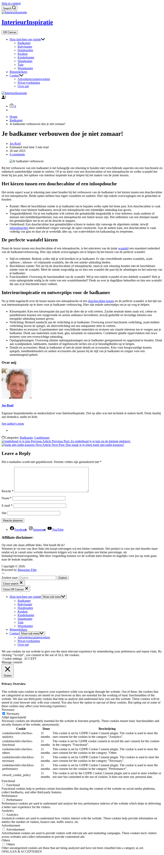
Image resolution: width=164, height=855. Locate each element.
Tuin (20, 64)
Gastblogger (42, 437)
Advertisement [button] (11, 825)
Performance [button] (10, 796)
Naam (7, 498)
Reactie (7, 491)
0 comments (17, 154)
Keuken (23, 53)
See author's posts (13, 423)
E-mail (7, 505)
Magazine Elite (27, 570)
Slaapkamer (25, 61)
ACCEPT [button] (30, 658)
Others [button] (6, 840)
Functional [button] (8, 781)
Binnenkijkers (18, 72)
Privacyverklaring (29, 82)
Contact (14, 75)
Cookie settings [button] (12, 658)
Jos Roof (15, 143)
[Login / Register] (4, 98)
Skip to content (11, 3)
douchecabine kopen (101, 301)
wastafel (123, 248)
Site (4, 513)
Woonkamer (25, 68)
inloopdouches (19, 228)
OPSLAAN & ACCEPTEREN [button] (22, 851)
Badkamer (24, 43)
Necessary (12, 713)
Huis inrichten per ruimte (25, 39)
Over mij (23, 86)
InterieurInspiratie (27, 22)
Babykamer (25, 46)
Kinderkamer (26, 57)
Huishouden (25, 50)
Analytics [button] (8, 810)
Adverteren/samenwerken (34, 79)
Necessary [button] (8, 709)
